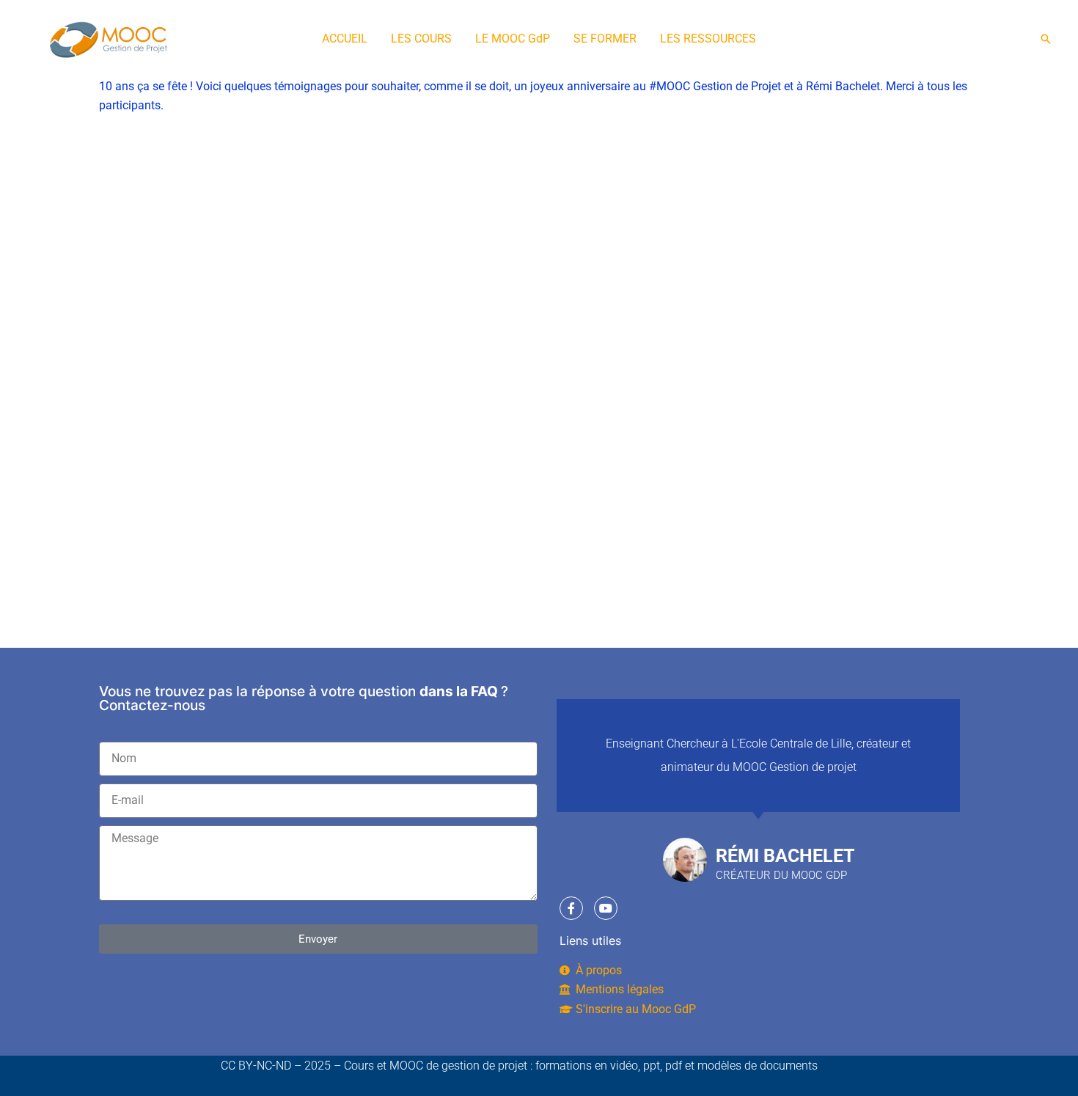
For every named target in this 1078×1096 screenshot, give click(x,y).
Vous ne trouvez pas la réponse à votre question (257, 691)
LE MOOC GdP (512, 38)
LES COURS (421, 38)
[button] (1045, 38)
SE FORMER (605, 38)
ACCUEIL (344, 38)
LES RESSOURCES (708, 38)
